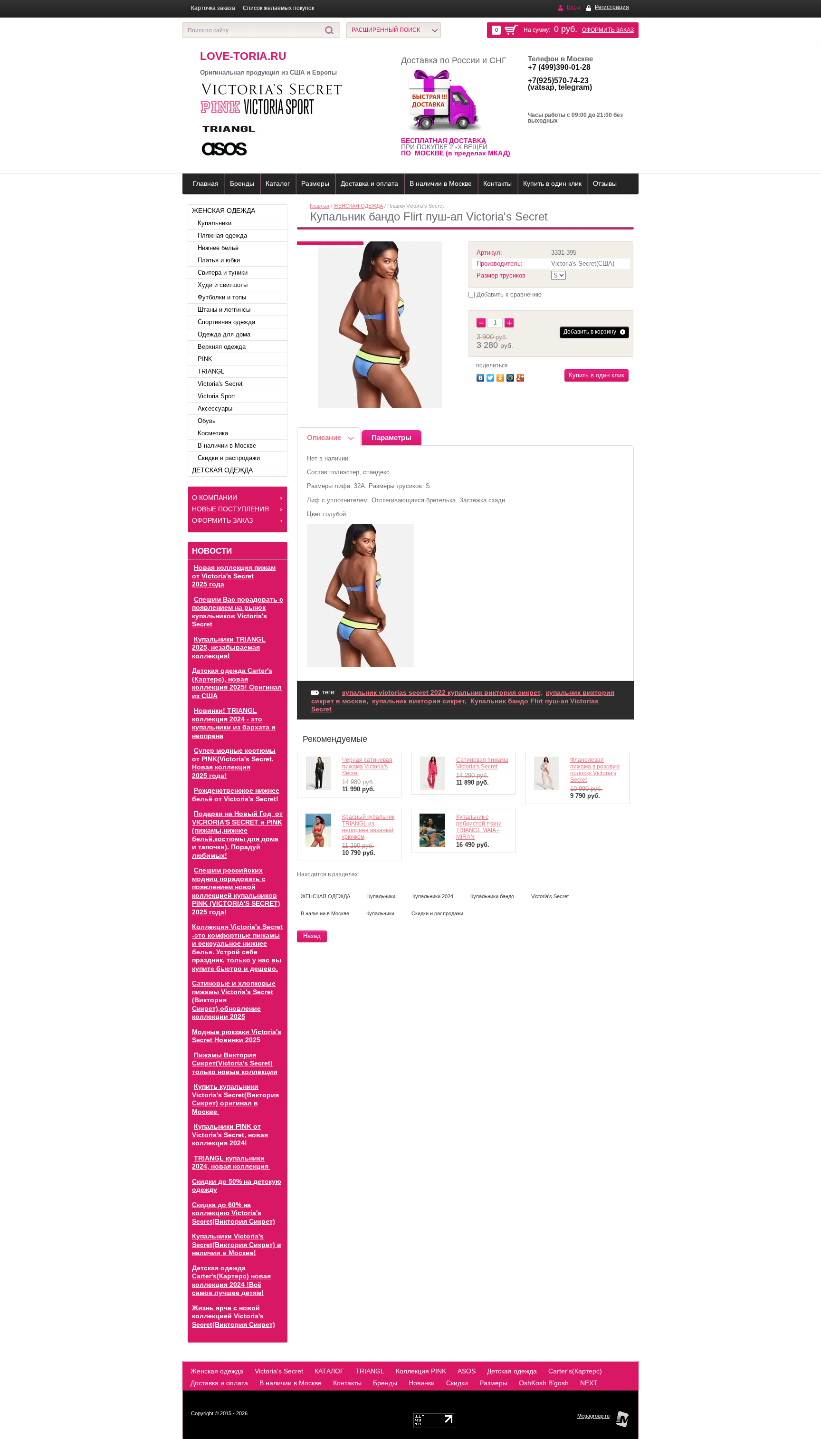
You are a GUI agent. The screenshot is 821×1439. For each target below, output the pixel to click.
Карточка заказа (213, 8)
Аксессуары (215, 408)
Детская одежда (512, 1371)
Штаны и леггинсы (224, 309)
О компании (214, 497)
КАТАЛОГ (329, 1371)
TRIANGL (211, 371)
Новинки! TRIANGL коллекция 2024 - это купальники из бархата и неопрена (234, 723)
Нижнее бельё (218, 247)
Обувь (207, 420)
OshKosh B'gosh (544, 1383)
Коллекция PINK (421, 1371)
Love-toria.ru (243, 56)
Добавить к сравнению (508, 294)
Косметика (213, 433)
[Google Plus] (521, 377)
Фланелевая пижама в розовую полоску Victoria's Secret (595, 770)
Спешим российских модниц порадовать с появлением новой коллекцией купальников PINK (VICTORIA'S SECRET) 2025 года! (236, 891)
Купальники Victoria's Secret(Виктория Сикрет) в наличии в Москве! (236, 1244)
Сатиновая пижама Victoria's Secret (482, 763)
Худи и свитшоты (223, 284)
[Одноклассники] (501, 377)
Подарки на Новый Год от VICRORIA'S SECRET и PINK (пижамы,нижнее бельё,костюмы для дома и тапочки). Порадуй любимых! (237, 834)
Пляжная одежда (222, 235)
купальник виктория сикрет (418, 701)
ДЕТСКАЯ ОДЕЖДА (222, 470)
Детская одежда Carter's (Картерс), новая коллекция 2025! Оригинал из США (237, 683)
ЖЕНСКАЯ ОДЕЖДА (223, 210)
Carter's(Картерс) (575, 1371)
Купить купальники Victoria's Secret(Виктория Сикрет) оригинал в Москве (235, 1099)
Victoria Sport (216, 396)
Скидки (457, 1383)
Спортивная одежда (226, 322)
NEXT (589, 1383)
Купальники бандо (492, 896)
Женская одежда (217, 1371)
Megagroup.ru (593, 1416)
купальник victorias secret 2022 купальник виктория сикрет (441, 692)
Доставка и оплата (369, 183)
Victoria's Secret (220, 383)
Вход (573, 7)
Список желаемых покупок (278, 8)
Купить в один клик (552, 183)
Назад (312, 936)
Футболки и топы (222, 297)
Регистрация (612, 7)
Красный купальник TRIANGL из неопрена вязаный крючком (368, 827)
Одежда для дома (224, 334)
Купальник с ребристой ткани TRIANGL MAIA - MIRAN (479, 827)
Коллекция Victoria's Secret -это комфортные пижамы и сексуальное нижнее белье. (237, 939)
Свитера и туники (223, 272)
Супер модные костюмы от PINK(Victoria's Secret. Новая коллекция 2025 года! (234, 763)
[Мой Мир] (511, 377)
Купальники (214, 223)
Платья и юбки (219, 260)
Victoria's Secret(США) (582, 263)
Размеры (315, 183)
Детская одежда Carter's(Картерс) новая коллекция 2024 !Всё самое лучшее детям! (231, 1280)
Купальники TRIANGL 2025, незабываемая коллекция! (229, 647)
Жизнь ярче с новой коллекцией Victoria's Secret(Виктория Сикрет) (233, 1316)
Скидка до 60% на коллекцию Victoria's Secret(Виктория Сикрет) (233, 1213)
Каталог (278, 183)
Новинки (422, 1383)
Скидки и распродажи (229, 457)
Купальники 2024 (432, 896)
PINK (205, 359)
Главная (206, 183)
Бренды (242, 183)
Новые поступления (230, 509)
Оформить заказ (608, 30)
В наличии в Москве (441, 183)
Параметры (391, 437)
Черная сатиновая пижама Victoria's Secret (367, 767)
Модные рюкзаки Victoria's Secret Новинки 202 (236, 1036)
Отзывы (605, 183)
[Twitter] (491, 377)
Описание (324, 437)
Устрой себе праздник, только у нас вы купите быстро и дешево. (236, 960)
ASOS (467, 1371)
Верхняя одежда (222, 346)
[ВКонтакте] (482, 377)
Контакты (497, 183)
